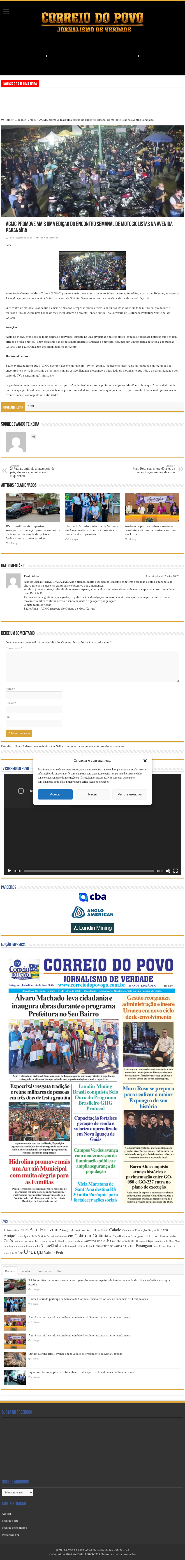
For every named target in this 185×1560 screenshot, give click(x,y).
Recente (10, 1271)
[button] (145, 760)
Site (8, 717)
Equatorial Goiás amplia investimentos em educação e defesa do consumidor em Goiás (81, 1372)
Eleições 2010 (155, 1230)
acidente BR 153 (20, 1230)
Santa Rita (9, 1253)
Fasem (164, 1236)
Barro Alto (93, 1230)
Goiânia (18, 1241)
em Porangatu (134, 1236)
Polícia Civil (129, 1246)
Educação (141, 1230)
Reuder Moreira (167, 1246)
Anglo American (73, 1230)
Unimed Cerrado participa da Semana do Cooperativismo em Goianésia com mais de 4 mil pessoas (92, 530)
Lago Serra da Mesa (163, 1241)
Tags (59, 1271)
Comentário (14, 648)
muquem (20, 1246)
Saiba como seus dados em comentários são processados (90, 746)
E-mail (11, 703)
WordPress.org (10, 1534)
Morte (12, 1246)
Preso (155, 1246)
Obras (98, 1246)
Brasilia (105, 1230)
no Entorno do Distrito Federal (78, 1246)
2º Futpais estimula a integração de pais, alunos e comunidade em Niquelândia (32, 471)
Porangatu (144, 1245)
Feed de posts (10, 1520)
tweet (9, 245)
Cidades (20, 119)
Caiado (115, 1229)
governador (28, 1241)
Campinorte (128, 1230)
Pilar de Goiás (112, 1246)
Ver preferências (130, 794)
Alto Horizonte (45, 1229)
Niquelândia (50, 1245)
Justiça (148, 1241)
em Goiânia (96, 1235)
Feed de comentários (14, 1527)
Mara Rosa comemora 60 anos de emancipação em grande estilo (154, 469)
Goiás (8, 1241)
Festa (172, 1236)
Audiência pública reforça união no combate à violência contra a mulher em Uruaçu (150, 530)
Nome (10, 688)
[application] (92, 824)
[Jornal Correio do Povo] (92, 22)
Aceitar (55, 794)
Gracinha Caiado (120, 1241)
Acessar (6, 1513)
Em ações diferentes (57, 1236)
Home (8, 119)
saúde (19, 1253)
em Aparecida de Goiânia (33, 1236)
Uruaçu (32, 119)
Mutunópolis (32, 1246)
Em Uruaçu (151, 1236)
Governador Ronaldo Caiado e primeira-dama (59, 1241)
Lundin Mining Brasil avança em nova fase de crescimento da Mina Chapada (75, 1353)
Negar (92, 794)
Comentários (43, 1271)
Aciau (7, 1230)
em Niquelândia (117, 1236)
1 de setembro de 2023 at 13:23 (162, 576)
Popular (25, 1271)
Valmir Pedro (54, 1252)
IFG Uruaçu (137, 1241)
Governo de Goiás (96, 1241)
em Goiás (76, 1235)
